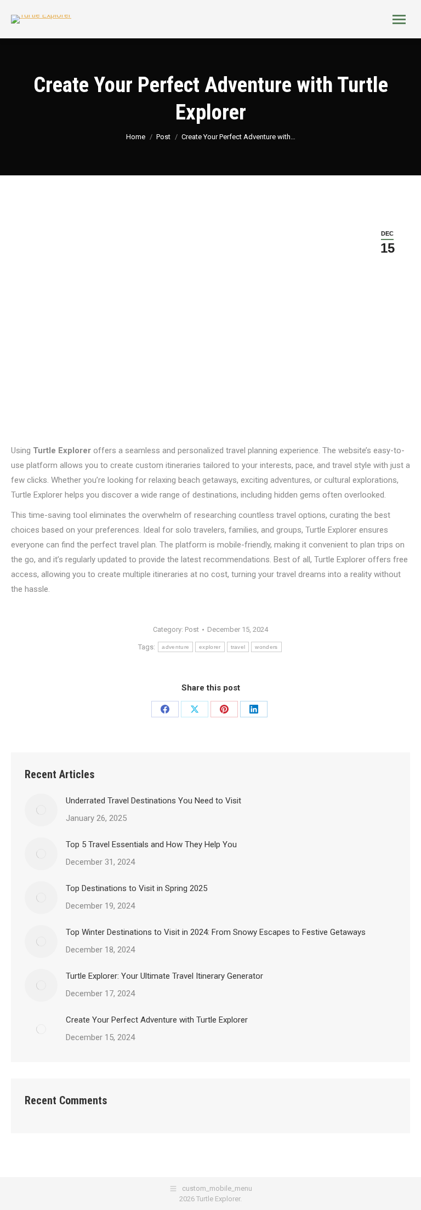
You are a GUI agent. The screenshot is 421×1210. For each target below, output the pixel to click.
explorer (209, 647)
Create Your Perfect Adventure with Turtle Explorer (157, 1020)
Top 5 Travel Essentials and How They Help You (151, 844)
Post (192, 629)
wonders (266, 647)
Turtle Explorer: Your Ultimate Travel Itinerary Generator (164, 976)
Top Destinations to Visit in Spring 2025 (136, 888)
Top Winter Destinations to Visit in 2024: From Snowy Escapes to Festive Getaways (216, 932)
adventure (175, 647)
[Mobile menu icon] (399, 19)
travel (238, 647)
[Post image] (41, 810)
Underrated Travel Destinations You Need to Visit (153, 801)
